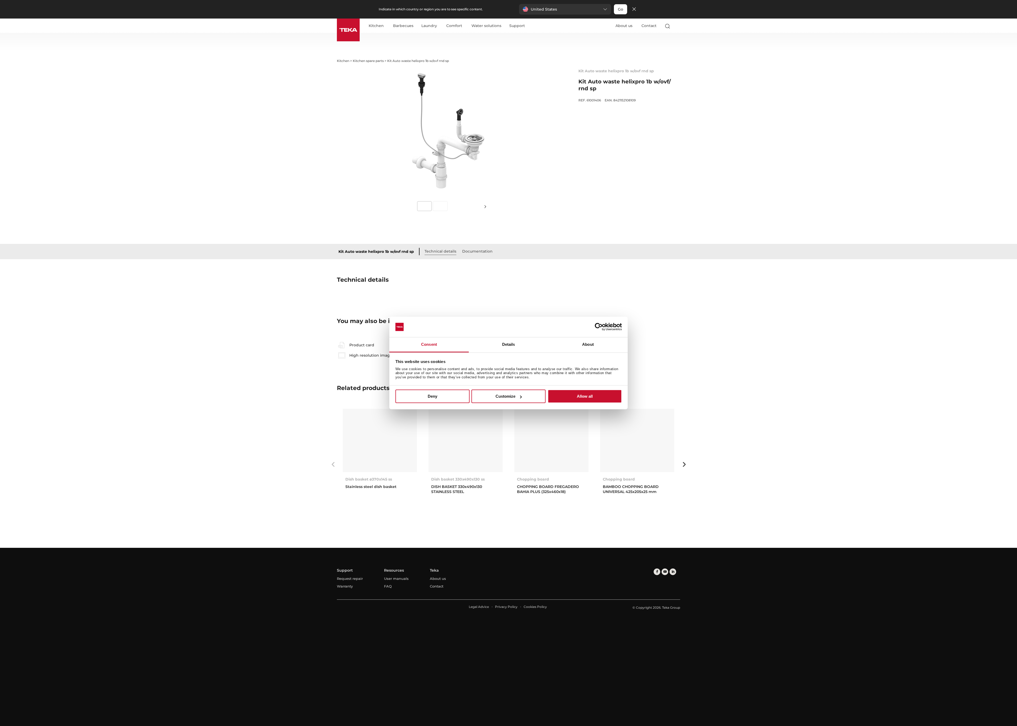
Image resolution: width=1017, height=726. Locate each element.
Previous (333, 464)
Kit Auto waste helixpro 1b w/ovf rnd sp (376, 251)
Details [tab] (508, 344)
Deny (432, 396)
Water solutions (486, 26)
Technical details (440, 251)
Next (485, 206)
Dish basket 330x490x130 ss (458, 479)
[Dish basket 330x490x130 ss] (466, 440)
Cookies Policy (535, 607)
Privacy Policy (506, 607)
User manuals (396, 578)
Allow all (585, 396)
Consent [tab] (429, 344)
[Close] (634, 9)
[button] (565, 9)
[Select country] (677, 26)
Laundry (429, 26)
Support (517, 26)
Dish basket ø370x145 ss (368, 479)
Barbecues (403, 26)
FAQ (388, 586)
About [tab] (588, 344)
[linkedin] (673, 571)
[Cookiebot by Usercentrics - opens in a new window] (599, 327)
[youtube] (665, 571)
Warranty (345, 586)
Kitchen (376, 26)
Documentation (477, 251)
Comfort (454, 26)
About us (623, 25)
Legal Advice (479, 607)
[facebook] (657, 571)
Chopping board (533, 479)
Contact (649, 25)
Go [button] (620, 9)
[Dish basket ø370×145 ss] (380, 440)
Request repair (350, 578)
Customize (505, 396)
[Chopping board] (551, 440)
